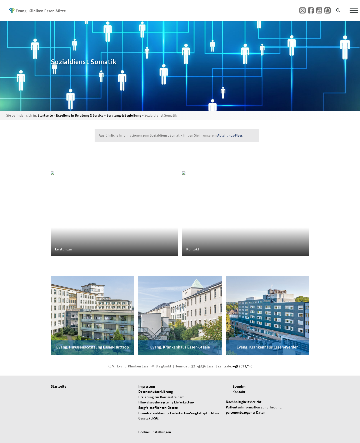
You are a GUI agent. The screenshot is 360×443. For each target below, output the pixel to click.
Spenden (239, 386)
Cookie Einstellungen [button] (154, 432)
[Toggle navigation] (354, 10)
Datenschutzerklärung (155, 391)
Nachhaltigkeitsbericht (243, 402)
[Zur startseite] (35, 10)
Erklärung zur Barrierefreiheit (161, 397)
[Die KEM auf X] (328, 10)
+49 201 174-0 (242, 366)
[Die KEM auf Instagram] (303, 10)
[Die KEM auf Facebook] (312, 10)
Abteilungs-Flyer (229, 135)
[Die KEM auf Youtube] (320, 10)
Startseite (45, 115)
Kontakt (238, 392)
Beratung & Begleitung (123, 115)
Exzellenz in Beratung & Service (79, 115)
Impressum (146, 386)
